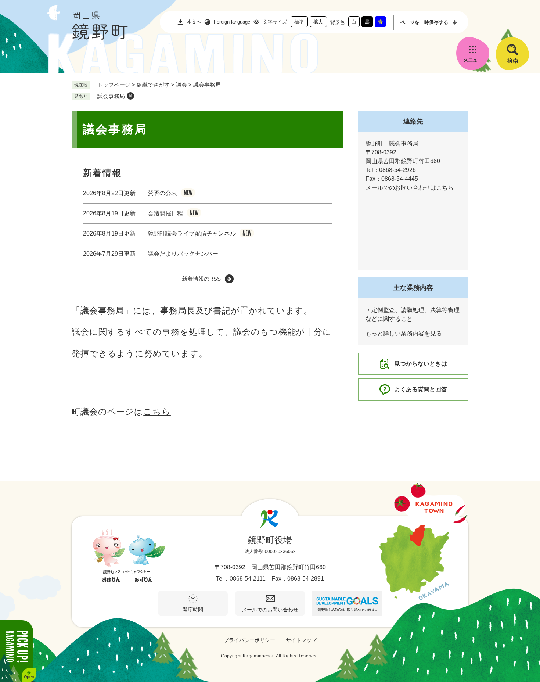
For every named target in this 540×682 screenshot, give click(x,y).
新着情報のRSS (201, 279)
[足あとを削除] (130, 96)
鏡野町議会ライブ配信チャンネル (192, 233)
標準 (299, 22)
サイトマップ (301, 640)
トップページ (113, 85)
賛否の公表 (162, 193)
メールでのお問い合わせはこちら (410, 187)
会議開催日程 (165, 213)
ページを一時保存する (424, 22)
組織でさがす (153, 85)
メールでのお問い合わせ (270, 610)
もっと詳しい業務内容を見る (404, 333)
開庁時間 (193, 610)
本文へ (194, 22)
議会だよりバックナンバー (183, 254)
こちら (157, 411)
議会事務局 (111, 96)
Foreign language (232, 22)
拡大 (318, 22)
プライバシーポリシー (249, 640)
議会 (181, 85)
